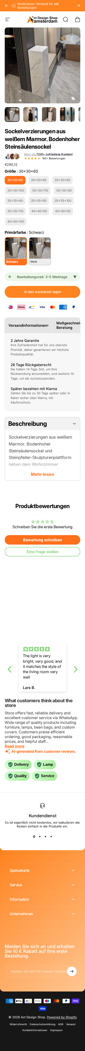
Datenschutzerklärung (42, 1024)
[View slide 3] (45, 837)
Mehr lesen (42, 474)
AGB (60, 1024)
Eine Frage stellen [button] (43, 551)
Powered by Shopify (62, 1017)
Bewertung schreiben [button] (42, 539)
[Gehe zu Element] (12, 114)
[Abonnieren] (71, 971)
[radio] (15, 180)
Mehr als (48, 154)
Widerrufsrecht (18, 1024)
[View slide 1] (34, 837)
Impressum (56, 1030)
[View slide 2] (39, 837)
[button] (10, 669)
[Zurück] (6, 5)
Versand (70, 1024)
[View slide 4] (51, 837)
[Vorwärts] (78, 5)
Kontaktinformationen (34, 1030)
